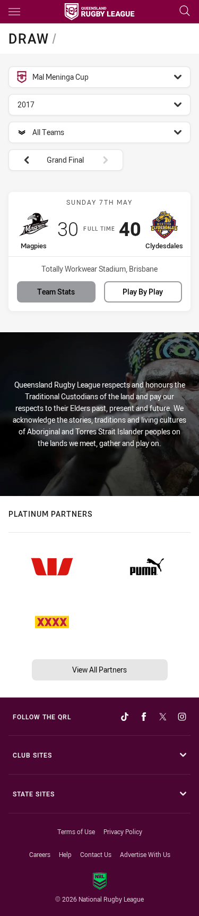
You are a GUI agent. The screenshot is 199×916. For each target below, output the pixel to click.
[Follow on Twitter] (163, 716)
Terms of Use (76, 831)
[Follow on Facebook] (144, 716)
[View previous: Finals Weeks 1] (21, 160)
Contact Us (95, 854)
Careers (39, 854)
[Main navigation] (14, 12)
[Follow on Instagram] (182, 716)
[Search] (185, 11)
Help (65, 854)
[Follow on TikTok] (124, 716)
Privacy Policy (122, 831)
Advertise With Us (145, 854)
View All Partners (99, 670)
